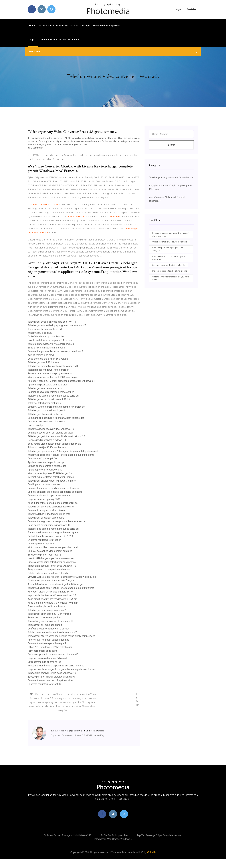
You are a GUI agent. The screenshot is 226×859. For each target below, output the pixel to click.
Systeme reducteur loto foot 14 (44, 539)
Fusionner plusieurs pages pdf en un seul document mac (170, 234)
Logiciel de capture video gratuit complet (50, 551)
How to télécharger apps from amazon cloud (51, 558)
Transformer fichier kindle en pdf (45, 329)
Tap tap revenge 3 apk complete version (159, 835)
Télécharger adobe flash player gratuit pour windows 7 (57, 325)
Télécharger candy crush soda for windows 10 (171, 177)
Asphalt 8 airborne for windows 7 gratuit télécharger (55, 584)
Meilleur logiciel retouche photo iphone (169, 271)
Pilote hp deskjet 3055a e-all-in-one (47, 447)
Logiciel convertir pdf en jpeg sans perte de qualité (55, 491)
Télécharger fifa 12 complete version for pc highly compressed (61, 636)
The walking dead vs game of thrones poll (50, 621)
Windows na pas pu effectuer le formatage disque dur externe (61, 454)
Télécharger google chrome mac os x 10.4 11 (52, 321)
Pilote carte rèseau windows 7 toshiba (48, 573)
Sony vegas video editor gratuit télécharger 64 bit (54, 443)
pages (32, 39)
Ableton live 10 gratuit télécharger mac (48, 639)
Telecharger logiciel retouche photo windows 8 (53, 366)
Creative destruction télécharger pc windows (52, 562)
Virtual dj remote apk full (41, 543)
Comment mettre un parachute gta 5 (47, 643)
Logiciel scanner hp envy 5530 (44, 499)
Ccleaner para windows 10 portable (46, 421)
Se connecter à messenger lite (44, 617)
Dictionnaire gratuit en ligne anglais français (51, 580)
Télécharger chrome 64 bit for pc (45, 414)
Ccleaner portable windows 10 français (169, 242)
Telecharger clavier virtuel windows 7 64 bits (52, 480)
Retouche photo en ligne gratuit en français (167, 249)
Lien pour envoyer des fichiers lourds (168, 265)
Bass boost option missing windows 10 (49, 525)
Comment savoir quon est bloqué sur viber (50, 432)
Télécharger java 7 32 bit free (43, 362)
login (178, 9)
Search (171, 145)
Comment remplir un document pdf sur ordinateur (169, 258)
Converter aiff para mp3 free (43, 458)
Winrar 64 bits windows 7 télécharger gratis (51, 343)
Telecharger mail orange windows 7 (47, 610)
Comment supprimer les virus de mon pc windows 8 (55, 351)
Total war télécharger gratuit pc (44, 403)
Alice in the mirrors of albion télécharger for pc (52, 502)
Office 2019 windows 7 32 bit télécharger (50, 647)
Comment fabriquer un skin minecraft (47, 510)
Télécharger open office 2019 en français (49, 613)
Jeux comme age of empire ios (44, 661)
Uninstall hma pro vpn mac (106, 25)
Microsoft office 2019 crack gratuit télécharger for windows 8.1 (61, 380)
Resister (191, 9)
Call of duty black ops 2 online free (46, 336)
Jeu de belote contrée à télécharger (47, 465)
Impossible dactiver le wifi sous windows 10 (52, 565)
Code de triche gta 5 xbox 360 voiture (48, 358)
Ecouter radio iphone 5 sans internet (47, 606)
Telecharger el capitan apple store (46, 517)
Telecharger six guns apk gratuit (45, 624)
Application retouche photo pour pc (46, 462)
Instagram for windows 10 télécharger (48, 369)
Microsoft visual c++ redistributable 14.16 (50, 591)
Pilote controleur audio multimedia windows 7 (52, 632)
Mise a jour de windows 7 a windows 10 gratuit (53, 602)
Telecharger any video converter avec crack (51, 506)
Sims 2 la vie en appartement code (46, 347)
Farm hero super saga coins (42, 650)
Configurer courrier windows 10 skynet (48, 628)
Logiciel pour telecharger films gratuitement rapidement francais (62, 669)
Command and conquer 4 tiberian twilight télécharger (56, 417)
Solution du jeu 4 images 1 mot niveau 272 (67, 835)
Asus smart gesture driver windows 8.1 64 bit (52, 599)
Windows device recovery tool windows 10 (51, 428)
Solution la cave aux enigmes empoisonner (51, 392)
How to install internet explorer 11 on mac (50, 340)
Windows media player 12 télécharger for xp (51, 473)
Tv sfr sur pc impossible (114, 835)
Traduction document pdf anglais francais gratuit (53, 532)
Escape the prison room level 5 (44, 554)
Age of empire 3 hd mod (41, 355)
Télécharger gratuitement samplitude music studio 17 (56, 436)
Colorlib (151, 852)
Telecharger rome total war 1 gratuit (47, 410)
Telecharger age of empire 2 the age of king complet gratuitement (63, 451)
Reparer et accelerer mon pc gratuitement (50, 373)
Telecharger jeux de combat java (45, 388)
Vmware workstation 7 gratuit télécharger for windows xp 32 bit (62, 576)
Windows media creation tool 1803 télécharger (53, 377)
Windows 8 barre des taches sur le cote (49, 514)
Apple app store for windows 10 (45, 469)
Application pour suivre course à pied (47, 384)
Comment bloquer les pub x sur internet (59, 39)
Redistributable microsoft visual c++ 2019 (50, 536)
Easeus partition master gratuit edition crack (51, 676)
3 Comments (37, 148)
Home (32, 25)
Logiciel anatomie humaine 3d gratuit (47, 658)
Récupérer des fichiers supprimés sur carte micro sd (56, 665)
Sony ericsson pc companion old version (49, 569)
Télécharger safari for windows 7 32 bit (49, 399)
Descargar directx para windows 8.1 (47, 440)
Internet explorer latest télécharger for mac (51, 477)
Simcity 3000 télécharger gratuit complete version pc (56, 406)
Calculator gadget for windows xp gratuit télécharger (64, 25)
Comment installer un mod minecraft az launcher (53, 488)
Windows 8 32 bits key (40, 332)
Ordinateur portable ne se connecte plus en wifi (53, 654)
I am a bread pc (36, 425)
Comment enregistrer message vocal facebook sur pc (56, 521)
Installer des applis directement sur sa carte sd (53, 395)
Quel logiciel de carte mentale (44, 484)
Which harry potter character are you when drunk (53, 547)
